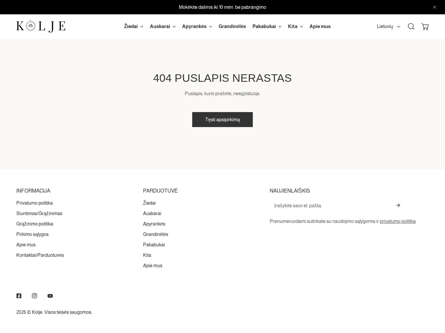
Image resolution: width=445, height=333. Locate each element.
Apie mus (26, 244)
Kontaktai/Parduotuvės (40, 255)
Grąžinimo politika (34, 223)
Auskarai (152, 213)
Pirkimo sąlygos (32, 234)
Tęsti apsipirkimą (222, 119)
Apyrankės (154, 223)
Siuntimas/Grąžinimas (39, 213)
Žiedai (149, 203)
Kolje (37, 312)
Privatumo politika (34, 203)
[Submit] (398, 205)
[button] (425, 26)
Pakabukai (154, 244)
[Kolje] (40, 26)
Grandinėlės (155, 234)
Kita (147, 255)
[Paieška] (411, 26)
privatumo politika (398, 221)
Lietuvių (385, 26)
